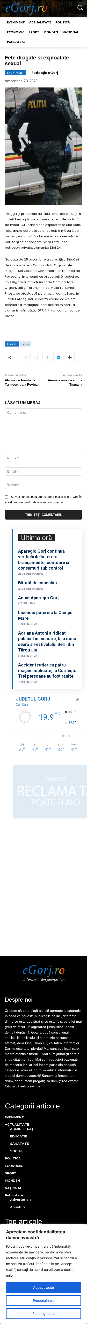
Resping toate (43, 1313)
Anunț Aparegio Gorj (38, 597)
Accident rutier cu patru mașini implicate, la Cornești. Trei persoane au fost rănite (47, 670)
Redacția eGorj (44, 72)
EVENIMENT (15, 73)
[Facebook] (47, 357)
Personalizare (43, 1300)
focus (25, 344)
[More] (70, 357)
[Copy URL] (25, 357)
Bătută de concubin (37, 582)
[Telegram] (58, 357)
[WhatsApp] (36, 357)
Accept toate (43, 1287)
